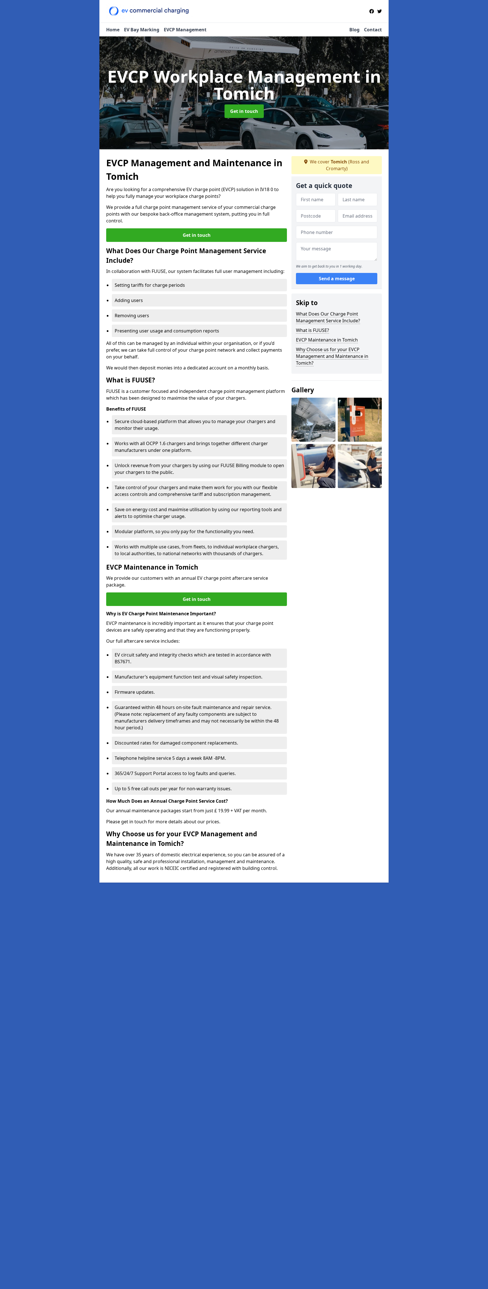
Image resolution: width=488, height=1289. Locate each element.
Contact (373, 30)
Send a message (337, 279)
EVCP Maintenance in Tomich (327, 340)
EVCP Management (185, 30)
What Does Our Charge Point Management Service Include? (328, 317)
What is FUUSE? (312, 330)
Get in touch (244, 111)
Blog (354, 30)
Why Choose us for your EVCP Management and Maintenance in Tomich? (332, 356)
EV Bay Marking (141, 30)
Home (112, 30)
